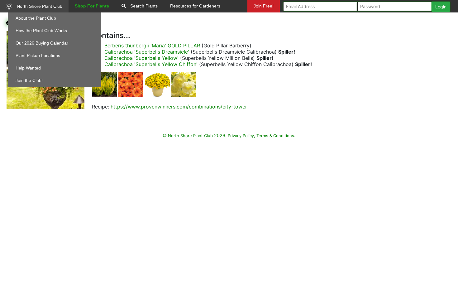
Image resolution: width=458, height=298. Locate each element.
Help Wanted (28, 67)
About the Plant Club (36, 18)
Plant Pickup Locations (38, 55)
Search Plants (143, 5)
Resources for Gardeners (195, 5)
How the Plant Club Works (41, 30)
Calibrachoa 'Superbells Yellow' (141, 58)
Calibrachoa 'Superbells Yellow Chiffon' (151, 64)
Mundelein (266, 18)
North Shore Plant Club (39, 6)
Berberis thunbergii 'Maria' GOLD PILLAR (152, 45)
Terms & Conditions (275, 135)
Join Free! (264, 5)
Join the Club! (29, 80)
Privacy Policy (241, 135)
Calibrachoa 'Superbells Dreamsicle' (146, 52)
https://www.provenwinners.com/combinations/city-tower (179, 106)
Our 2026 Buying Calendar (42, 43)
